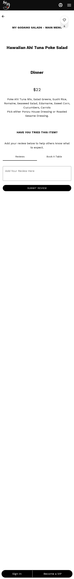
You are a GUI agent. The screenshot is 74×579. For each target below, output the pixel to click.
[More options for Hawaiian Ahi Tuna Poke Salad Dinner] (64, 20)
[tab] (20, 156)
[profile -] (61, 5)
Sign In (17, 573)
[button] (4, 16)
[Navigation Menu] (69, 5)
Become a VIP (53, 573)
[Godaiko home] (18, 5)
